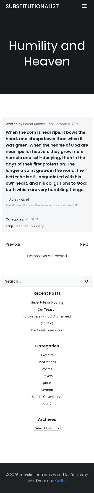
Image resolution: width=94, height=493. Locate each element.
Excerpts (47, 355)
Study (47, 403)
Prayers (47, 376)
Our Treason (47, 309)
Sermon (47, 390)
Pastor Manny (34, 124)
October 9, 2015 (66, 124)
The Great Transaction (47, 330)
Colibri (61, 480)
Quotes (32, 219)
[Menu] (84, 6)
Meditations (47, 362)
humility (37, 226)
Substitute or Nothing (47, 302)
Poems (47, 369)
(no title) (47, 323)
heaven (22, 226)
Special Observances (47, 396)
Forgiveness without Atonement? (47, 316)
